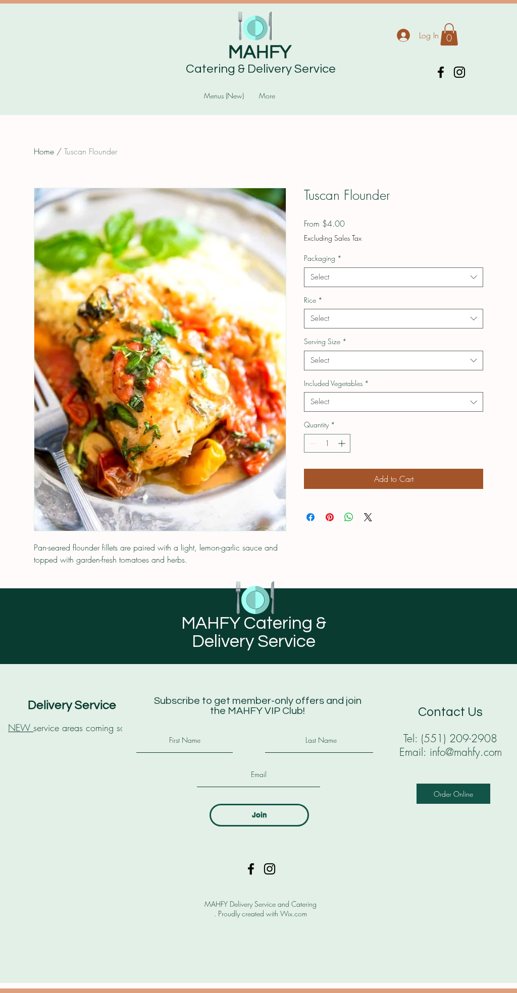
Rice (313, 300)
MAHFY (259, 52)
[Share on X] (368, 517)
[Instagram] (459, 72)
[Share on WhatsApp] (349, 517)
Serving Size (325, 341)
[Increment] (342, 443)
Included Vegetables (336, 383)
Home (44, 151)
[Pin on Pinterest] (330, 517)
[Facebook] (440, 72)
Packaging (323, 258)
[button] (449, 34)
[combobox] (393, 277)
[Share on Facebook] (310, 517)
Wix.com (293, 913)
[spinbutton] (327, 443)
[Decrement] (311, 443)
